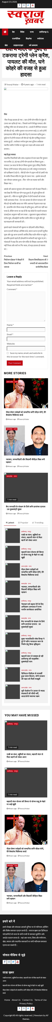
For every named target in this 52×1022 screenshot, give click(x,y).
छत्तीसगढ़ (42, 32)
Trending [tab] (38, 522)
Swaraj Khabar (13, 84)
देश (13, 32)
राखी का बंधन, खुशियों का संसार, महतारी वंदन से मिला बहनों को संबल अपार (31, 537)
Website (11, 343)
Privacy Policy (26, 1003)
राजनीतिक (16, 38)
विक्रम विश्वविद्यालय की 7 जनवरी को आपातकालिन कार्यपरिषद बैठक (38, 261)
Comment (12, 289)
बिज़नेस (29, 38)
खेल (6, 45)
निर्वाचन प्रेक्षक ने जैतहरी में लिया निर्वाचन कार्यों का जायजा (14, 261)
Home (7, 1000)
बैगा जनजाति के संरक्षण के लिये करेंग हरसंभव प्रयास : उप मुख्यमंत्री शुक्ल (33, 624)
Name (10, 325)
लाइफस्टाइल (18, 45)
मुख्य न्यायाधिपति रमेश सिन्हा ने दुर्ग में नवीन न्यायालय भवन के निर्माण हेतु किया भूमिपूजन (32, 641)
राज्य (32, 32)
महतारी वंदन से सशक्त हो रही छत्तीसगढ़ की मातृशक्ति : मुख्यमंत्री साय (32, 659)
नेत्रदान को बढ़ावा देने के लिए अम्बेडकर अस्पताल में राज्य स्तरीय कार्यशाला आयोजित (32, 607)
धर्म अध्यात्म (33, 45)
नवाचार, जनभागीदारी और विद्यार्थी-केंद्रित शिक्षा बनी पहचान (31, 589)
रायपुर (29, 532)
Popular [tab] (24, 522)
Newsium (38, 1015)
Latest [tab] (11, 522)
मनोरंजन (40, 38)
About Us (16, 1000)
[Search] (47, 31)
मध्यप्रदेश (9, 429)
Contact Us (27, 1000)
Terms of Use (40, 1000)
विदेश (22, 32)
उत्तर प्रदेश (10, 382)
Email (10, 334)
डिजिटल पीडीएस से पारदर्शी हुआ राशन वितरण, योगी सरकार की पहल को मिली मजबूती (33, 676)
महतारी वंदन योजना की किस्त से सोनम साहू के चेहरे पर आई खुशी (32, 555)
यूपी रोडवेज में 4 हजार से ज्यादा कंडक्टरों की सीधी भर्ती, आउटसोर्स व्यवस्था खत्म (33, 694)
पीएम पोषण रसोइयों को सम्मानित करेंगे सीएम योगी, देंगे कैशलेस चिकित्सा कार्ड (32, 572)
